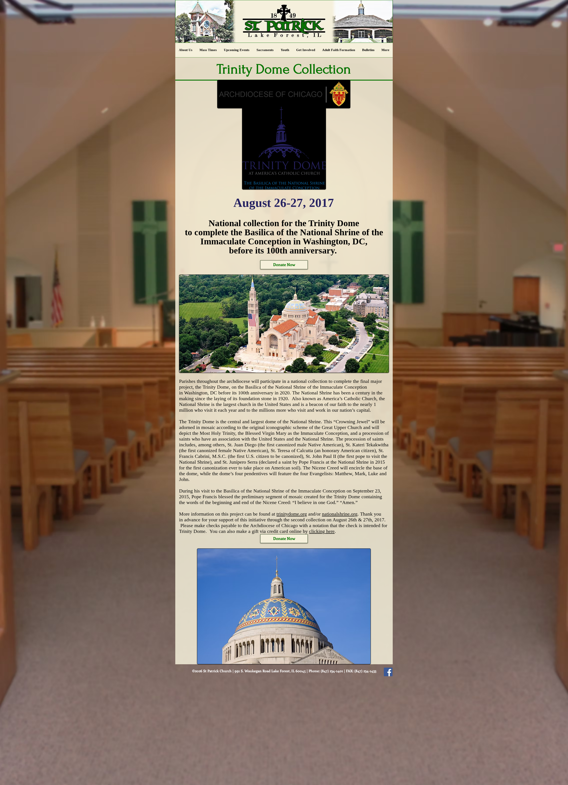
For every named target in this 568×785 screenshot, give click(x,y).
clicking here (322, 531)
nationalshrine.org (339, 514)
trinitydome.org (291, 514)
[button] (285, 51)
